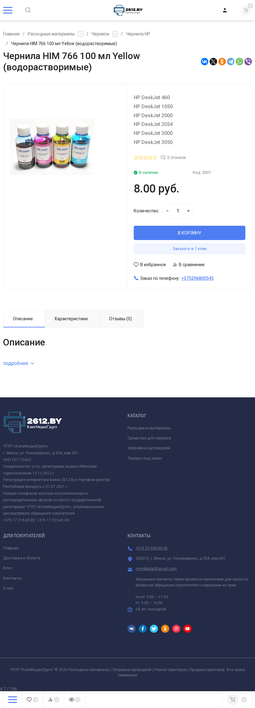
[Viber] (248, 61)
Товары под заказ (145, 458)
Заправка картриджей (149, 448)
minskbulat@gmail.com (156, 569)
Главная (11, 34)
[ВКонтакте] (204, 61)
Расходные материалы (51, 34)
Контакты (12, 578)
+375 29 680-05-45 (152, 548)
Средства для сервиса (149, 438)
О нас (8, 588)
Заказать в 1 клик (190, 248)
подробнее (15, 363)
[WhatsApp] (239, 61)
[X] (213, 61)
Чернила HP (138, 34)
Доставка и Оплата (21, 558)
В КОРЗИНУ (189, 232)
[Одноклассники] (222, 61)
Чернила (100, 34)
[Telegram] (230, 61)
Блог (7, 568)
